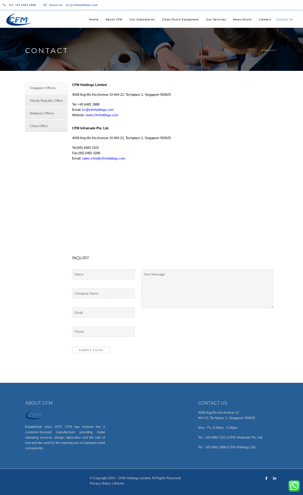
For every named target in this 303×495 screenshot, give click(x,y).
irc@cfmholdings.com (98, 110)
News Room (242, 19)
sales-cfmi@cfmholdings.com (103, 158)
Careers (265, 19)
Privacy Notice (100, 483)
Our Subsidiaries (142, 19)
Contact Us (284, 19)
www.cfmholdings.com (102, 115)
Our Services (216, 19)
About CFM (114, 19)
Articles (119, 483)
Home (93, 19)
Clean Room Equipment (180, 19)
